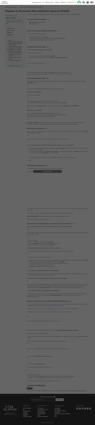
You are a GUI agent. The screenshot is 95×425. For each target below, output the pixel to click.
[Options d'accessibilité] (83, 2)
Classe (56, 2)
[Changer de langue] (92, 2)
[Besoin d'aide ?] (87, 2)
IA (43, 2)
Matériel (63, 2)
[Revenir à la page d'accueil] (4, 2)
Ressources (49, 2)
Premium (71, 2)
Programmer (36, 2)
